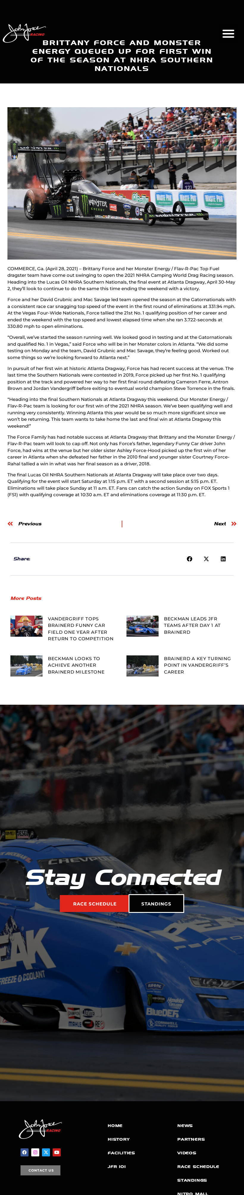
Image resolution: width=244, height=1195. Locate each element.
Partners (191, 1139)
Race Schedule (198, 1166)
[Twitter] (46, 1152)
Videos (186, 1153)
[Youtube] (57, 1152)
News (185, 1125)
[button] (228, 33)
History (119, 1139)
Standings (192, 1180)
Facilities (121, 1153)
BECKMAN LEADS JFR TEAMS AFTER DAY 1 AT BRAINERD (192, 625)
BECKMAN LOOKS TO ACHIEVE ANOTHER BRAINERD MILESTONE (76, 665)
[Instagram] (35, 1152)
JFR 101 (117, 1166)
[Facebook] (25, 1152)
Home (115, 1125)
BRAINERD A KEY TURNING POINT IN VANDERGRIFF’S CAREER (197, 665)
